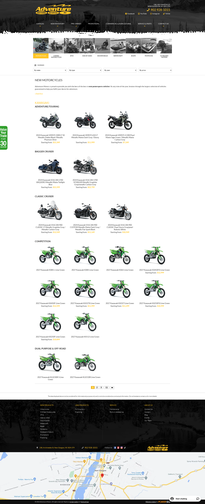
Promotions (44, 435)
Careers (147, 412)
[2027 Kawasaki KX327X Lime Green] (85, 289)
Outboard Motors (46, 432)
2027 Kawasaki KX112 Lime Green (85, 337)
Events (146, 418)
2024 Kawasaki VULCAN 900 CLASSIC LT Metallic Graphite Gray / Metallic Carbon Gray (50, 227)
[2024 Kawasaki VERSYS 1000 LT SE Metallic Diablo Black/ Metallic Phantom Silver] (50, 120)
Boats (42, 426)
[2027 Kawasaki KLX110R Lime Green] (85, 362)
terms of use (85, 502)
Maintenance (114, 409)
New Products (46, 405)
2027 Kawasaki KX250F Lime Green (50, 337)
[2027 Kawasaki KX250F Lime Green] (50, 322)
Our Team (147, 421)
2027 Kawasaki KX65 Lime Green (119, 270)
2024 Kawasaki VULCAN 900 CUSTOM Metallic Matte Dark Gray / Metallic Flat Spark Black (85, 227)
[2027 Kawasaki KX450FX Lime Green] (154, 255)
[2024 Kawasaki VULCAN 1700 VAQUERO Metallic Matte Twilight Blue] (50, 165)
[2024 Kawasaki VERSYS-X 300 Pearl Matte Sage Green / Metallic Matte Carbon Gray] (119, 120)
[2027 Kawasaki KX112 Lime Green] (85, 322)
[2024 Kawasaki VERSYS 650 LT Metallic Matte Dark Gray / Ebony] (85, 120)
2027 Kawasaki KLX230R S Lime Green (50, 378)
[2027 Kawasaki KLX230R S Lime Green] (50, 362)
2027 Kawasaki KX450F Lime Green (50, 303)
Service (113, 405)
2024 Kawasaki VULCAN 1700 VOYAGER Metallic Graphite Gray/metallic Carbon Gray (85, 182)
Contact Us (148, 409)
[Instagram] (122, 448)
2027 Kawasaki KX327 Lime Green (120, 303)
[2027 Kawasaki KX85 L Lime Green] (50, 255)
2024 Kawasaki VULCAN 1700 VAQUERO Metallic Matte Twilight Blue (50, 182)
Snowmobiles (45, 421)
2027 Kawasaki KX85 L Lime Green (50, 270)
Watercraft (44, 423)
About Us (148, 405)
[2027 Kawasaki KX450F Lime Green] (50, 289)
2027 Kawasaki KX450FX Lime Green (154, 270)
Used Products (82, 405)
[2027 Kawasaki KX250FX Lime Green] (154, 289)
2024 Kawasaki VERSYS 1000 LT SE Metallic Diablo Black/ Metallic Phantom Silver (50, 137)
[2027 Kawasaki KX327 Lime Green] (119, 289)
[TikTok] (125, 448)
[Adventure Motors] (53, 9)
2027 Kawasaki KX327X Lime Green (85, 303)
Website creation (151, 502)
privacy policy (74, 502)
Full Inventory (80, 409)
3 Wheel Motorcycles (47, 412)
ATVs (42, 415)
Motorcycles (44, 409)
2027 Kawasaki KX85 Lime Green (85, 270)
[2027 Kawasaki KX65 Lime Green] (119, 255)
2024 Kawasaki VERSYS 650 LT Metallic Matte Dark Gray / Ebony (85, 136)
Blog (146, 415)
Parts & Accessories (117, 412)
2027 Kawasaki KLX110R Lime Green (85, 377)
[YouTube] (118, 448)
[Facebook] (115, 448)
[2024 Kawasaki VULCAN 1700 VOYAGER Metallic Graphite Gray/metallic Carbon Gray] (85, 165)
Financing (43, 438)
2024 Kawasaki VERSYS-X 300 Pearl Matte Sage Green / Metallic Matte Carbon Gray (120, 137)
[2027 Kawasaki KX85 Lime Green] (85, 255)
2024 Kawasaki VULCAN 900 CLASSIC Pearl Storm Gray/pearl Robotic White (120, 227)
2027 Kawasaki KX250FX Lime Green (154, 303)
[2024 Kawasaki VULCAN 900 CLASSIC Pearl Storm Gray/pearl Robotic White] (119, 210)
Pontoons (43, 429)
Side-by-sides (45, 418)
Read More (39, 93)
